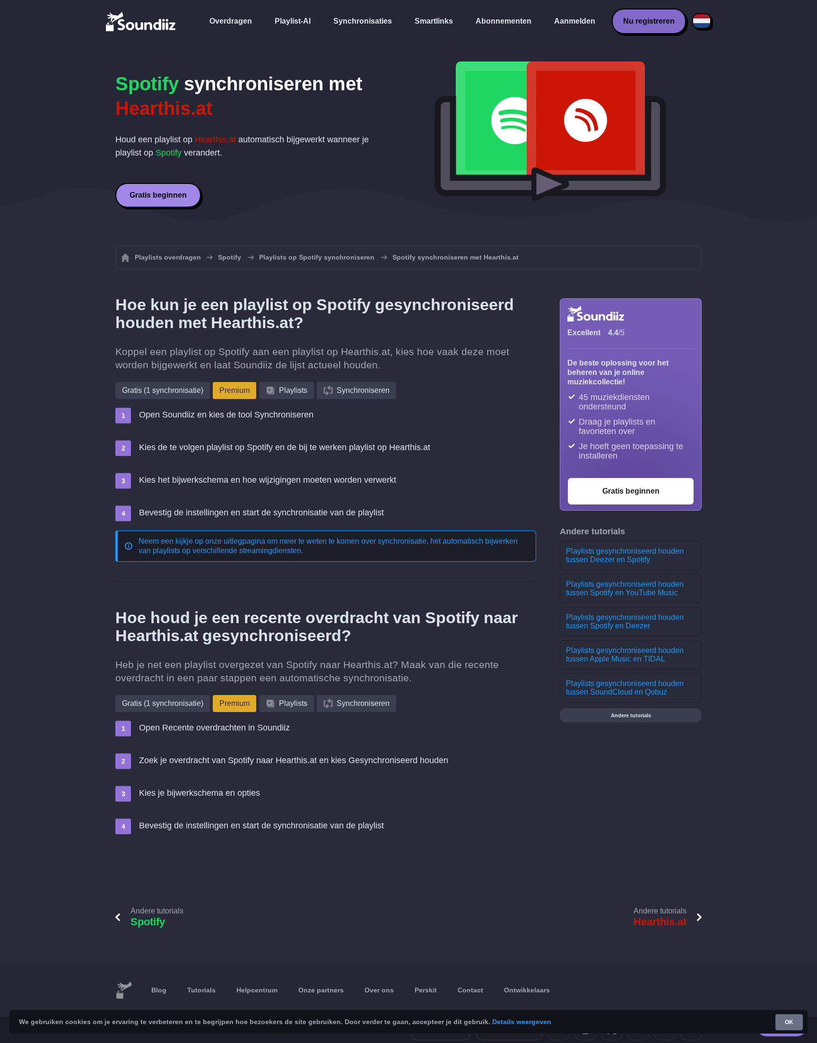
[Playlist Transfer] (141, 21)
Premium (234, 390)
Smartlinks (434, 21)
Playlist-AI (293, 21)
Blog (158, 990)
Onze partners (321, 990)
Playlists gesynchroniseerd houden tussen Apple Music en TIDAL (625, 654)
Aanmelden (574, 21)
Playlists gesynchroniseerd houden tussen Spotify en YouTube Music (625, 588)
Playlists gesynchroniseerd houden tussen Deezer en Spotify (625, 555)
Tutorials (201, 990)
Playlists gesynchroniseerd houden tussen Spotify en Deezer (625, 621)
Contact (470, 990)
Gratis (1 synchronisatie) (162, 390)
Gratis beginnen (158, 195)
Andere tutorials (631, 715)
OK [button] (789, 1022)
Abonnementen (503, 21)
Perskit (426, 990)
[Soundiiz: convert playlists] (123, 990)
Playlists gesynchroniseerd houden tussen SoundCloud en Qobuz (625, 687)
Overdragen (230, 21)
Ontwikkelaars (527, 990)
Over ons (379, 990)
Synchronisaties (362, 21)
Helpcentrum (257, 990)
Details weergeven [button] (521, 1022)
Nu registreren (649, 21)
